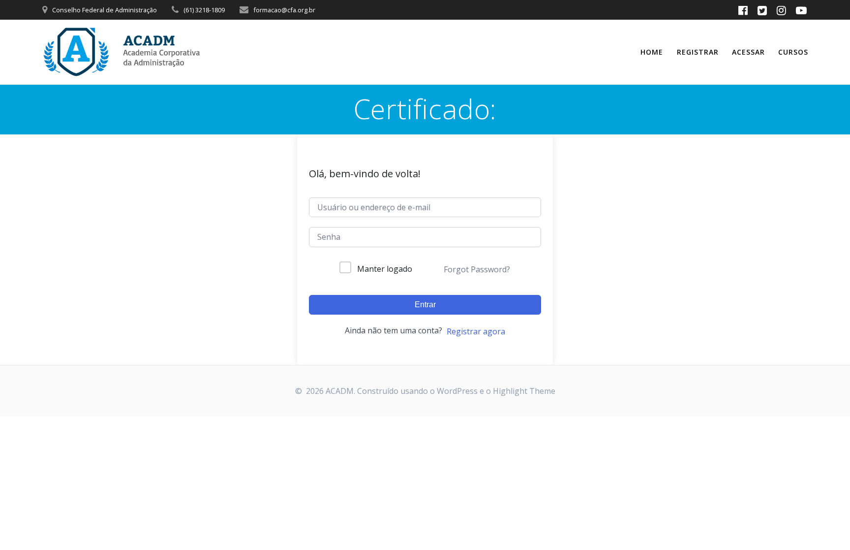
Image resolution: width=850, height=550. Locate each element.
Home (651, 52)
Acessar (748, 52)
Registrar (698, 52)
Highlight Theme (524, 391)
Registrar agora (476, 331)
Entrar (425, 304)
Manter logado (384, 268)
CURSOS (793, 52)
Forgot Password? (477, 269)
